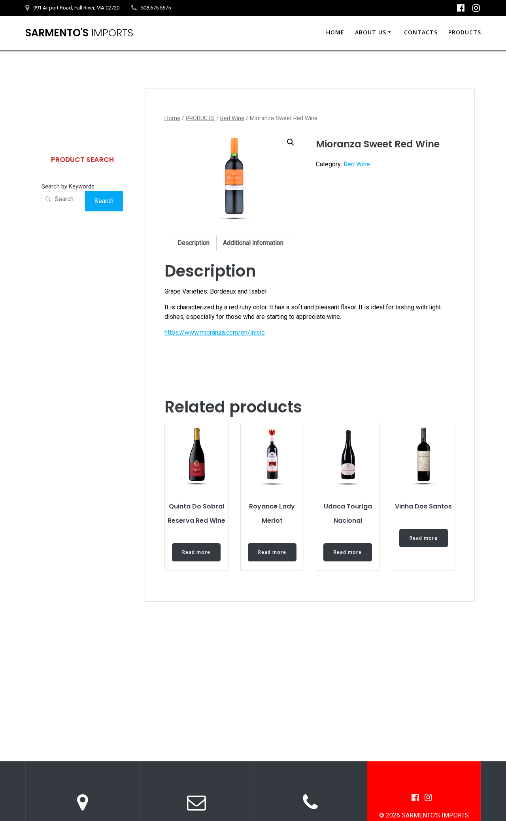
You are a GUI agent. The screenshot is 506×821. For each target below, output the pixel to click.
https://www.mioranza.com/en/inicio (214, 332)
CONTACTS (421, 32)
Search (103, 201)
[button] (290, 142)
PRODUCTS (464, 32)
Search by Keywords (68, 186)
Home (172, 118)
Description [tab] (193, 243)
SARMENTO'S (79, 33)
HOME (335, 32)
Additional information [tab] (253, 243)
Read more (196, 552)
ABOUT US (370, 32)
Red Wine (232, 118)
